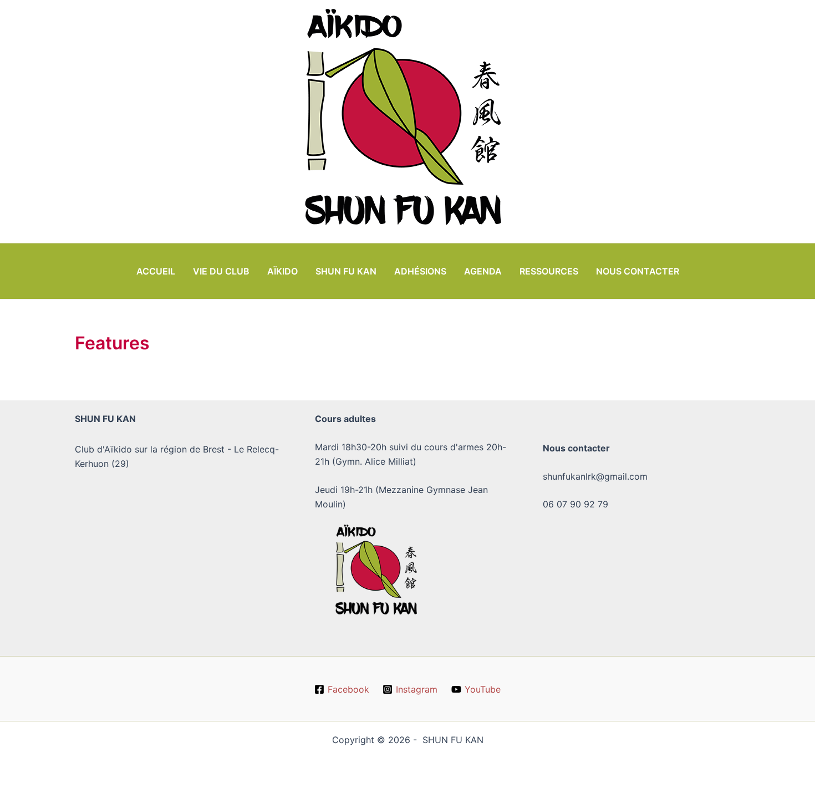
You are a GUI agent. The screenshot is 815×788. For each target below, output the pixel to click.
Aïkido (282, 271)
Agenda (483, 271)
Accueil (155, 271)
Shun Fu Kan (345, 271)
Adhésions (420, 271)
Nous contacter (637, 271)
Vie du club (221, 271)
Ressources (548, 271)
